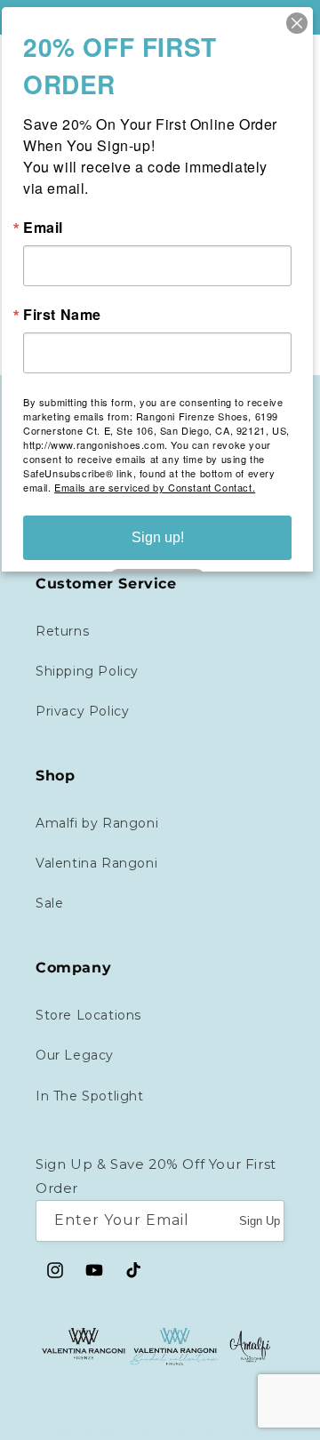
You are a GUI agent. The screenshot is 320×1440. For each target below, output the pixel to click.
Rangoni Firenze (126, 1433)
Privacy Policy (82, 711)
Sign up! (158, 537)
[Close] (297, 23)
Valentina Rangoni (96, 863)
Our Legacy (75, 1055)
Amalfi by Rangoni (97, 823)
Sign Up (259, 1221)
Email (43, 227)
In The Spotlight (90, 1096)
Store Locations (88, 1015)
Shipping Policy (87, 671)
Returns (62, 631)
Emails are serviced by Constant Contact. (154, 487)
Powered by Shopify (226, 1433)
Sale (49, 903)
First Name (62, 315)
